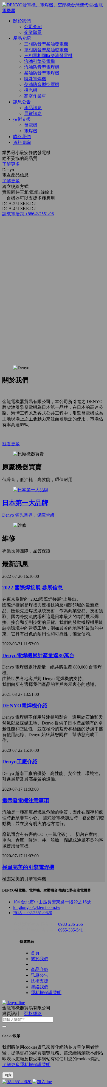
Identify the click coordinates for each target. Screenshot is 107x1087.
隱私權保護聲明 (46, 992)
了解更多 (11, 164)
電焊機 (30, 130)
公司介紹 (33, 26)
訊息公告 (22, 102)
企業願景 (33, 32)
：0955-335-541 (68, 930)
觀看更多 (11, 443)
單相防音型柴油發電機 (46, 49)
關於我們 (22, 20)
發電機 (30, 125)
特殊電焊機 (35, 78)
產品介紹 (22, 38)
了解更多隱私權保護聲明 (26, 1064)
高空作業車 (35, 96)
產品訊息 (33, 107)
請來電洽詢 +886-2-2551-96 (28, 213)
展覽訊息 (33, 113)
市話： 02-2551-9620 (32, 912)
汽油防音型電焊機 (41, 67)
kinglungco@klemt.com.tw (36, 907)
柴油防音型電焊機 (41, 73)
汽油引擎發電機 (39, 61)
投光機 (30, 90)
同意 (8, 1075)
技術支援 (22, 119)
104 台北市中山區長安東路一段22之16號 (52, 902)
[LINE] (42, 1081)
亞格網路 (33, 1013)
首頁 (35, 953)
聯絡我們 (22, 136)
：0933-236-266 (68, 924)
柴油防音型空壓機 (41, 84)
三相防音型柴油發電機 (46, 44)
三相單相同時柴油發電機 (48, 55)
